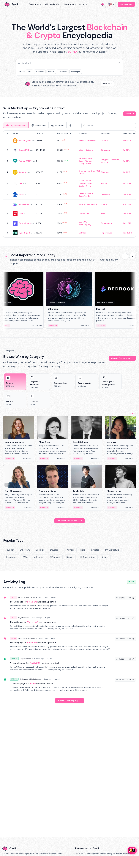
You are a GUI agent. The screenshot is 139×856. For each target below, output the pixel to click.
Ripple (104, 183)
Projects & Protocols (26, 597)
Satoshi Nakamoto (88, 140)
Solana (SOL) (24, 204)
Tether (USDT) (25, 161)
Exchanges (75, 72)
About (82, 4)
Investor (95, 549)
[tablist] (37, 125)
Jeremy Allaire (86, 193)
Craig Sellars (85, 163)
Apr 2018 (127, 204)
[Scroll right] (132, 256)
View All (128, 114)
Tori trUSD (32, 622)
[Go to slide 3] (134, 413)
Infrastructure (112, 549)
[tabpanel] (69, 184)
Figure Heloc (25, 223)
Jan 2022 (127, 223)
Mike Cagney (85, 224)
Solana (104, 204)
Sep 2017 (127, 213)
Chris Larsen (85, 181)
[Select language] (111, 4)
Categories (34, 4)
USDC (21, 194)
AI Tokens (40, 72)
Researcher (11, 557)
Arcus (32, 683)
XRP (20, 183)
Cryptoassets (23, 618)
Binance (22, 172)
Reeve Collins (85, 158)
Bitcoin (51, 72)
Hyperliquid (24, 233)
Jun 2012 (127, 183)
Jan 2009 (127, 140)
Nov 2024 (127, 233)
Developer (55, 549)
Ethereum (63, 72)
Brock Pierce (85, 161)
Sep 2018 (127, 194)
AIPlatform (55, 557)
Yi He (82, 173)
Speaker (40, 549)
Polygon (105, 159)
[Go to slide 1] (130, 413)
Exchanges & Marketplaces (30, 679)
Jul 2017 (126, 172)
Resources (69, 4)
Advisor (70, 549)
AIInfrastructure (87, 557)
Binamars (32, 601)
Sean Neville (85, 196)
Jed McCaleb (85, 183)
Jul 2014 (126, 150)
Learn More (104, 84)
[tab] (16, 125)
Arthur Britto (85, 186)
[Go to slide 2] (132, 413)
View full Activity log (68, 700)
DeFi (29, 72)
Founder (10, 549)
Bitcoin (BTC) (25, 140)
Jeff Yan (82, 233)
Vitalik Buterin (86, 150)
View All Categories (120, 358)
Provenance (106, 223)
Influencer (39, 557)
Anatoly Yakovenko (88, 204)
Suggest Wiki (126, 4)
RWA (25, 557)
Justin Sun (84, 213)
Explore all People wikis (68, 520)
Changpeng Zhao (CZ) (89, 171)
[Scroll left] (125, 256)
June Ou (83, 222)
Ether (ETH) (24, 150)
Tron (21, 213)
